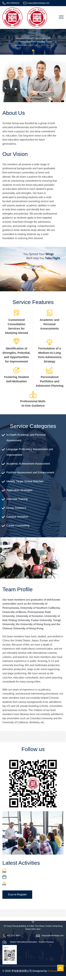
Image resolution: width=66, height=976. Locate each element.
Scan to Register (17, 894)
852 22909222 (13, 3)
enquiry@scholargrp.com (38, 3)
